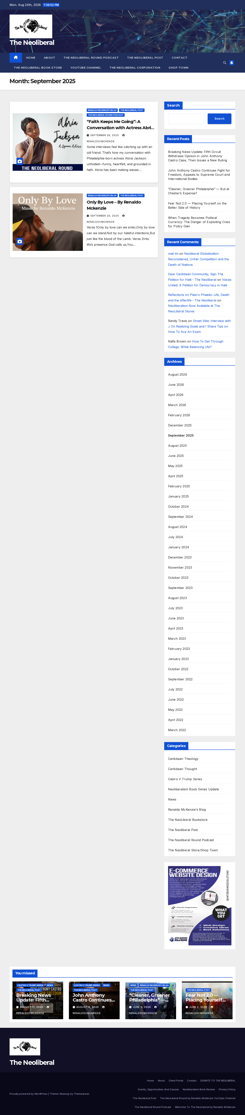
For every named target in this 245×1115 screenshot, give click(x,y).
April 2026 (176, 395)
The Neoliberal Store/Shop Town (193, 850)
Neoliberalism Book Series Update (193, 789)
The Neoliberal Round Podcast (91, 57)
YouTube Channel (85, 67)
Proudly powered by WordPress (29, 1093)
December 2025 (180, 425)
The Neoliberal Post (145, 57)
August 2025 (177, 445)
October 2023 (178, 578)
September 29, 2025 (105, 135)
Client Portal (176, 1080)
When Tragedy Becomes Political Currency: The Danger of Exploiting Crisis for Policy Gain (199, 222)
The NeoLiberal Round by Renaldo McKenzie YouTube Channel (197, 1098)
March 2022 (177, 730)
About (49, 57)
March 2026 (177, 405)
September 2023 (180, 588)
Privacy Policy (227, 1089)
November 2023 (180, 567)
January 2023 (178, 659)
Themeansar (81, 1093)
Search (173, 105)
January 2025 (178, 496)
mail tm (173, 253)
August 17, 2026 (32, 1007)
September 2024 (180, 517)
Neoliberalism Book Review (199, 1089)
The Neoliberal (32, 43)
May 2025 (175, 466)
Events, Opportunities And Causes (158, 1089)
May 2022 (175, 710)
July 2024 (175, 537)
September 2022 (180, 679)
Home (30, 57)
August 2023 (177, 598)
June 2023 (176, 618)
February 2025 (179, 486)
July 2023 (175, 608)
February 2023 (179, 649)
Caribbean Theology (183, 759)
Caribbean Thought (182, 769)
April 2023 (175, 628)
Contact (180, 57)
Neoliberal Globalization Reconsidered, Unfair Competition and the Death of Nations (198, 259)
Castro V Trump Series (185, 779)
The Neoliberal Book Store (38, 67)
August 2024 (177, 527)
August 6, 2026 (88, 1007)
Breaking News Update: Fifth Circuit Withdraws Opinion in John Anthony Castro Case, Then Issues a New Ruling (197, 156)
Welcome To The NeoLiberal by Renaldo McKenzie (205, 1106)
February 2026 (179, 415)
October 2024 (178, 506)
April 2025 (175, 476)
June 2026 (176, 385)
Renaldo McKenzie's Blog (102, 110)
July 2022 (175, 689)
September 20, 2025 (105, 215)
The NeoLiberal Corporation (134, 67)
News (172, 799)
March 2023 (177, 638)
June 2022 (176, 699)
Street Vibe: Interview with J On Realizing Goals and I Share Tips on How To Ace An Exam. (199, 326)
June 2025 (176, 456)
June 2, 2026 (198, 1007)
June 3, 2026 (142, 1007)
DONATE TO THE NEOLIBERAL (217, 1080)
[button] (224, 63)
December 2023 (180, 557)
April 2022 (175, 720)
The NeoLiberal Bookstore (188, 820)
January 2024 (178, 547)
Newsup (64, 1093)
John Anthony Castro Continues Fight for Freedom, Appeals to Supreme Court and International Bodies (199, 174)
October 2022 (178, 669)
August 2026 (177, 374)
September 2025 (181, 435)
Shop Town (179, 67)
